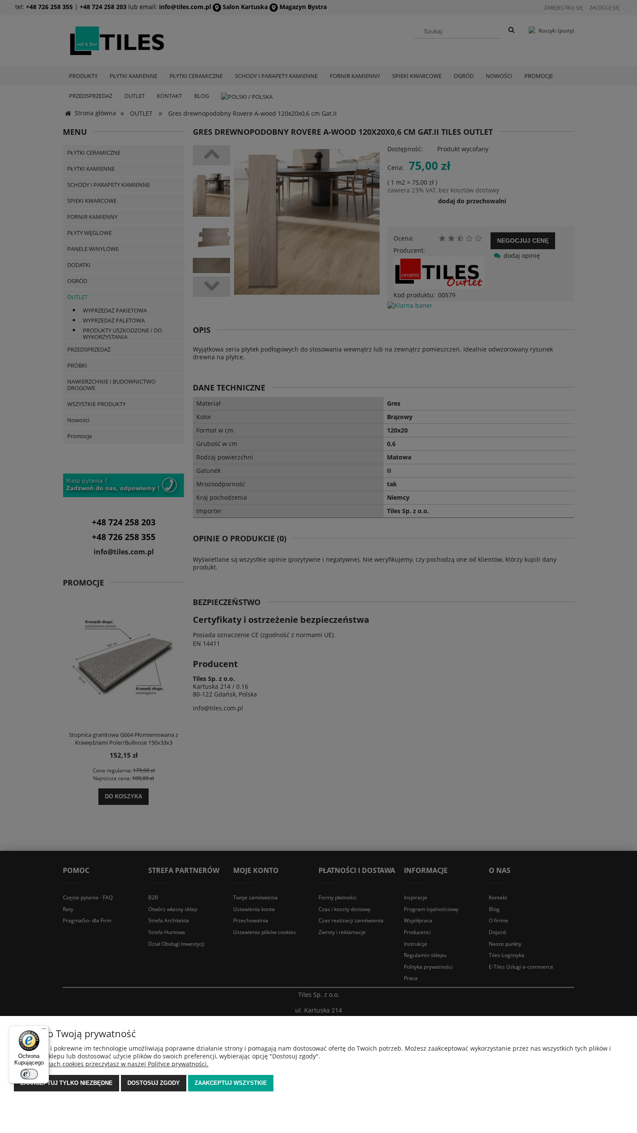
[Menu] (44, 1031)
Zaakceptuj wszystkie (231, 1083)
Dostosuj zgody (153, 1083)
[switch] (29, 1074)
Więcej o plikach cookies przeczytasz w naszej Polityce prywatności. (111, 1064)
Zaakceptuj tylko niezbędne (66, 1083)
